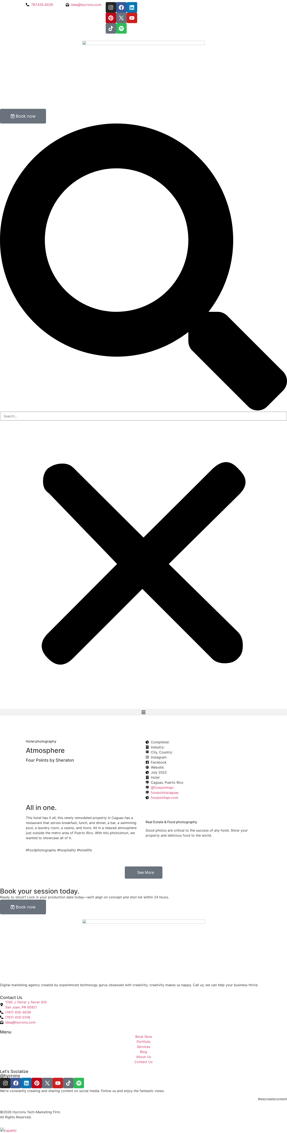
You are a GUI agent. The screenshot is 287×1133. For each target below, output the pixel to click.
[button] (143, 268)
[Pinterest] (111, 18)
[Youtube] (132, 18)
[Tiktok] (111, 28)
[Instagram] (111, 7)
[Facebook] (121, 7)
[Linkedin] (132, 7)
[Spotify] (121, 28)
